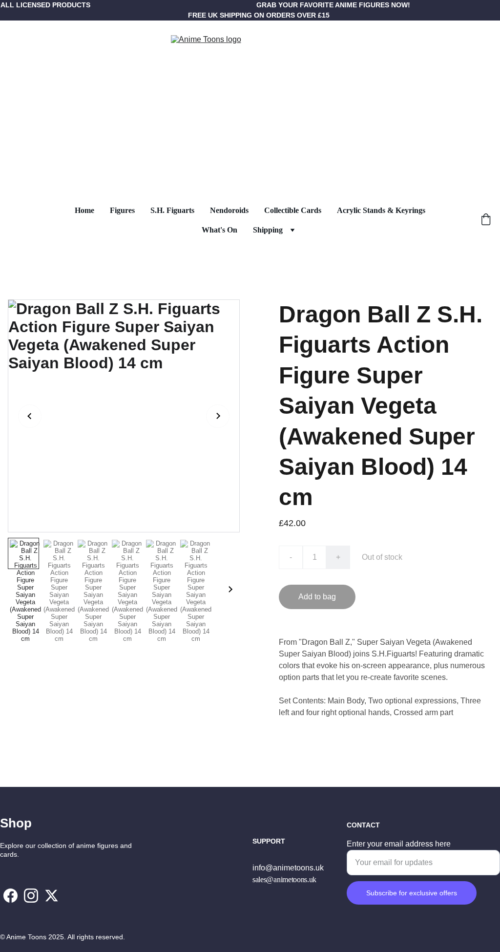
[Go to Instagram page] (31, 896)
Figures (122, 210)
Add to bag (317, 596)
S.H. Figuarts (172, 210)
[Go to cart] (485, 220)
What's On (219, 230)
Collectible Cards (292, 210)
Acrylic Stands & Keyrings (381, 210)
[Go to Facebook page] (10, 896)
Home (84, 210)
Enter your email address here (399, 844)
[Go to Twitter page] (51, 896)
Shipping (268, 230)
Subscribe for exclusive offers (411, 893)
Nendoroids (229, 210)
